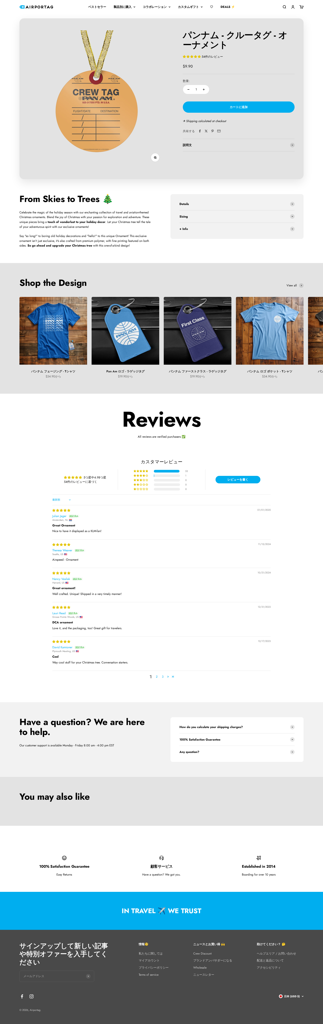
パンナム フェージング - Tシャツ (53, 371)
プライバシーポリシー (154, 967)
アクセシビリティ (269, 967)
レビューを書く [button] (237, 479)
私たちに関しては (151, 953)
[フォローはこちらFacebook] (21, 996)
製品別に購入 (123, 7)
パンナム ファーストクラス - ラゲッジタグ (197, 371)
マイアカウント (149, 960)
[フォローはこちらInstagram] (31, 996)
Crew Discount (202, 953)
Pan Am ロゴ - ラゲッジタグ (125, 371)
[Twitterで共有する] (206, 131)
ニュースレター (203, 975)
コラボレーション (155, 7)
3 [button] (163, 676)
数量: (186, 81)
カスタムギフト (188, 7)
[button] (192, 56)
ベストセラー (97, 7)
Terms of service (149, 975)
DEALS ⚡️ (228, 7)
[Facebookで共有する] (200, 131)
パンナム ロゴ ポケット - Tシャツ (269, 371)
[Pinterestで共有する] (212, 131)
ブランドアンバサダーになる (212, 960)
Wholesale (200, 967)
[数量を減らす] (188, 89)
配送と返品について (270, 960)
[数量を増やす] (203, 89)
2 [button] (157, 676)
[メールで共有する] (219, 131)
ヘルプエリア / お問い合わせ (276, 953)
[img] (61, 510)
